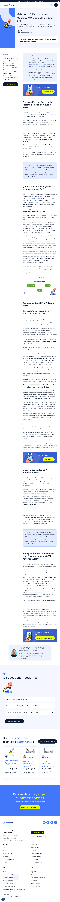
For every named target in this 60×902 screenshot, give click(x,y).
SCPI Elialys (53, 215)
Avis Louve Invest (35, 847)
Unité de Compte (35, 883)
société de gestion (41, 390)
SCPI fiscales (34, 859)
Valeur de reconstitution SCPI (11, 865)
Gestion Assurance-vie (37, 874)
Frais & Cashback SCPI (8, 859)
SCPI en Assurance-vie (37, 886)
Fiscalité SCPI (6, 862)
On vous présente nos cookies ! (11, 888)
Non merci (6, 894)
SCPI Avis (5, 868)
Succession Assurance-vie (38, 877)
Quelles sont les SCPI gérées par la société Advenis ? (10, 64)
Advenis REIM (46, 113)
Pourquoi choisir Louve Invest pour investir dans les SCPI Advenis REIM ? (11, 77)
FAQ (4, 847)
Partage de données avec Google (11, 887)
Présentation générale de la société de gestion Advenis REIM (10, 59)
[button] (51, 5)
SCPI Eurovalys (37, 198)
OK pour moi (27, 894)
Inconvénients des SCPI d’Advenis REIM (9, 72)
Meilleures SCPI (7, 856)
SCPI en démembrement (37, 862)
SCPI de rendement (36, 856)
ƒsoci (50, 154)
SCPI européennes (35, 865)
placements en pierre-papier (38, 64)
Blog (4, 850)
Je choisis (16, 894)
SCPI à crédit (34, 868)
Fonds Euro (34, 880)
